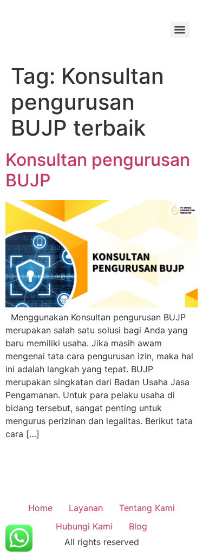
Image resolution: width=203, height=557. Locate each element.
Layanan (86, 507)
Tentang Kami (147, 507)
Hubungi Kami (84, 526)
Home (40, 507)
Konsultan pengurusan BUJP (97, 170)
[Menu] (179, 30)
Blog (138, 526)
